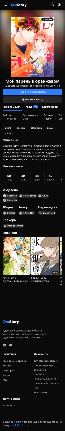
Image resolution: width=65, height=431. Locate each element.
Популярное (9, 370)
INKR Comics (29, 195)
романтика (36, 128)
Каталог (7, 365)
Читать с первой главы (32, 91)
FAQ (5, 380)
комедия (20, 128)
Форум (6, 375)
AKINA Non (28, 213)
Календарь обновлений (15, 361)
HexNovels (8, 405)
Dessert (11, 213)
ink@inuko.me (21, 425)
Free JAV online (41, 392)
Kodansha (12, 195)
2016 (26, 118)
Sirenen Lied (48, 213)
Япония (48, 118)
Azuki (45, 195)
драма (50, 128)
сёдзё (8, 133)
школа (8, 128)
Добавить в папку (32, 99)
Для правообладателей (46, 361)
